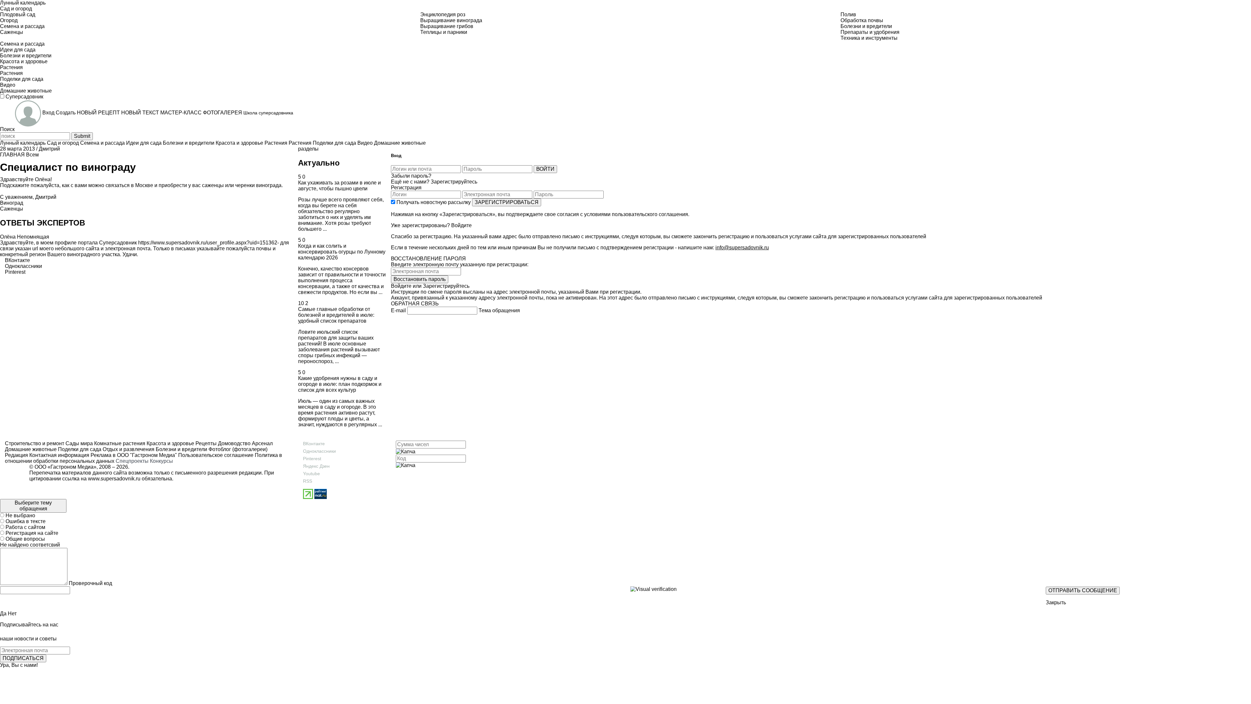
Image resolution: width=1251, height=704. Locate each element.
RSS (307, 481)
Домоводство (234, 443)
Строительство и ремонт (34, 443)
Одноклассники (319, 451)
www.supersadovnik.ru (114, 478)
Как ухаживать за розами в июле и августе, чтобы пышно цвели (339, 185)
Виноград (11, 203)
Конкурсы (161, 461)
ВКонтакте (314, 443)
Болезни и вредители (180, 449)
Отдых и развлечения (127, 449)
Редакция (16, 455)
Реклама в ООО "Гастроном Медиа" (134, 455)
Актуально (319, 162)
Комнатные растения (119, 443)
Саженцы (11, 209)
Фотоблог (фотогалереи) (237, 449)
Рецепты (205, 443)
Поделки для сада (79, 449)
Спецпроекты (132, 461)
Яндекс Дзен (316, 466)
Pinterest (312, 458)
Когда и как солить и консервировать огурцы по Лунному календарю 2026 (341, 251)
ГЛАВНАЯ (12, 154)
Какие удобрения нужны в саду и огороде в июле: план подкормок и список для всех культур (339, 384)
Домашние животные (31, 449)
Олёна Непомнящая (24, 237)
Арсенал (262, 443)
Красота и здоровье (169, 443)
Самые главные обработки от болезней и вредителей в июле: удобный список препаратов (336, 315)
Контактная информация (59, 455)
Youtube (311, 473)
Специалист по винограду (68, 167)
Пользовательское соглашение (215, 455)
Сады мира (78, 443)
